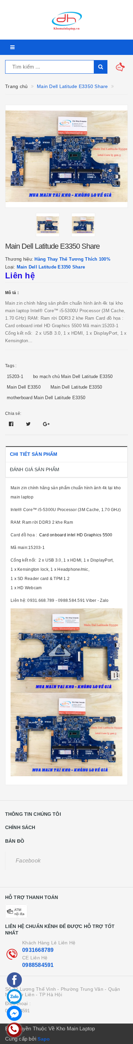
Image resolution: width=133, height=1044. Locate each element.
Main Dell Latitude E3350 (76, 387)
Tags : (11, 365)
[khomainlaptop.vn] (66, 20)
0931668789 (38, 950)
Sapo (44, 1039)
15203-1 (15, 376)
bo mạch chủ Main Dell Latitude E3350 (73, 376)
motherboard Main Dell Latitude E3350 (46, 397)
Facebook (28, 861)
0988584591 (38, 965)
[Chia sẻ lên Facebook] (12, 424)
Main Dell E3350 (24, 387)
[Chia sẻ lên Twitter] (29, 424)
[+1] (46, 424)
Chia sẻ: (13, 413)
